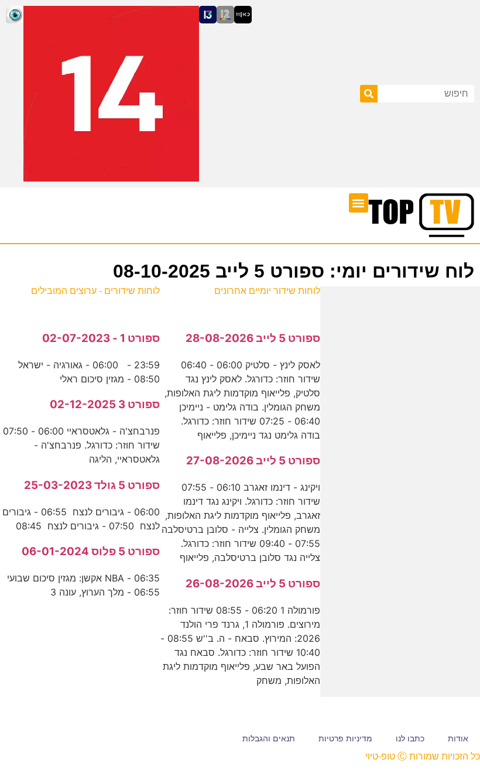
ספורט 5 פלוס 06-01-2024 (91, 551)
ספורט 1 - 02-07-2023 (101, 338)
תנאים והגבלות (268, 738)
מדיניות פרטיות (345, 738)
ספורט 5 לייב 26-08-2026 (253, 583)
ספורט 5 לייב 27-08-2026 (253, 460)
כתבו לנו (410, 738)
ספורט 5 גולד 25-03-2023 (92, 485)
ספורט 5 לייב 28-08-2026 (253, 338)
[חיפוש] (369, 93)
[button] (358, 203)
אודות (458, 738)
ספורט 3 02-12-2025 (105, 404)
